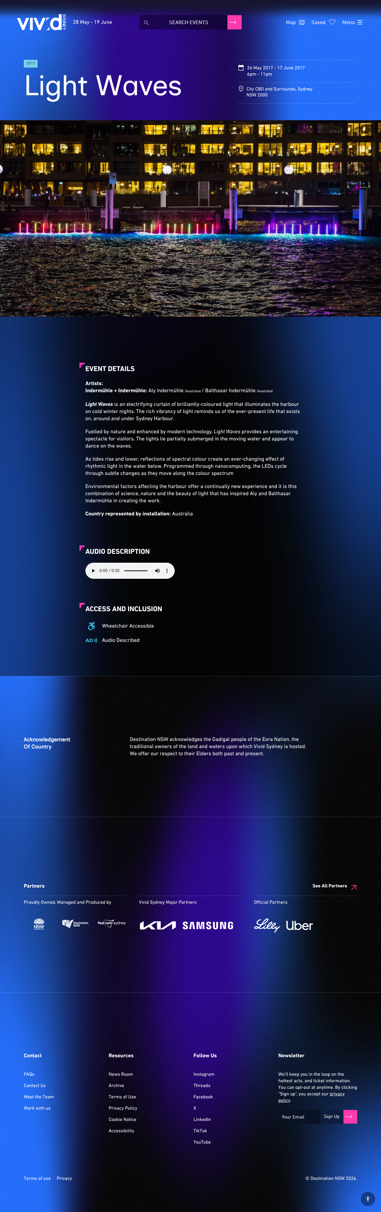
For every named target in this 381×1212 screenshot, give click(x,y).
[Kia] (158, 925)
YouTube (202, 1142)
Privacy (64, 1178)
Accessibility (121, 1131)
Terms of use (37, 1178)
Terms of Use (122, 1097)
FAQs (29, 1074)
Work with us (37, 1108)
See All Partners (330, 886)
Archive (116, 1085)
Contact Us (35, 1085)
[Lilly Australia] (267, 925)
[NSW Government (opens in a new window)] (39, 924)
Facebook (203, 1097)
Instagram (203, 1074)
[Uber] (299, 925)
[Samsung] (208, 925)
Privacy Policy (123, 1108)
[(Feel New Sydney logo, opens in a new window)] (111, 924)
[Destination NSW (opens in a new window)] (75, 924)
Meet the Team (39, 1097)
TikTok (200, 1131)
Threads (201, 1085)
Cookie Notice (122, 1119)
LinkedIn (202, 1119)
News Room (121, 1074)
